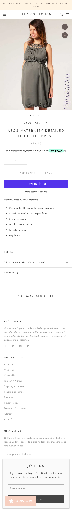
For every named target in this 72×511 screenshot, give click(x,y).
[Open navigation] (4, 14)
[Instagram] (20, 346)
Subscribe (36, 499)
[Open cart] (67, 14)
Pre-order (8, 397)
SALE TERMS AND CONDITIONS (25, 262)
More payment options (36, 191)
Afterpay (8, 413)
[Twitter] (13, 346)
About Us (8, 364)
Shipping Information (14, 386)
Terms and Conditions (15, 408)
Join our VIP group (13, 380)
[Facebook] (5, 346)
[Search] (61, 14)
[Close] (65, 463)
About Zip (9, 419)
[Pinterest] (28, 346)
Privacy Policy (11, 402)
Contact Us (9, 375)
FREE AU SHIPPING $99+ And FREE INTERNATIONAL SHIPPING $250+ (36, 4)
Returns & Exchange (14, 391)
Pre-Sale (10, 252)
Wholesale (9, 369)
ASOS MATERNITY (36, 122)
